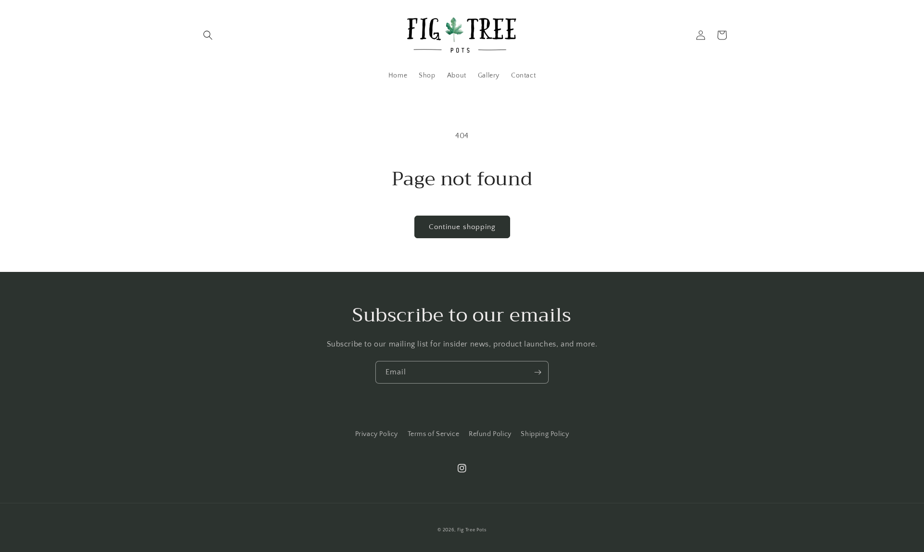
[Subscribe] (537, 372)
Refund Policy (490, 434)
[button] (207, 35)
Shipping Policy (545, 434)
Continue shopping (462, 227)
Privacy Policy (376, 434)
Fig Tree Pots (472, 530)
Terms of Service (434, 434)
